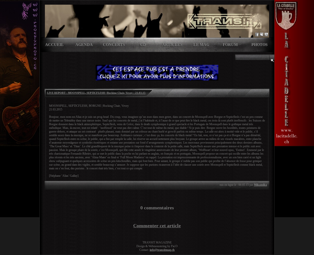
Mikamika (260, 185)
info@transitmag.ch (162, 250)
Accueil (54, 44)
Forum (230, 44)
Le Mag (201, 44)
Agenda (84, 44)
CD (143, 44)
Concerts (114, 44)
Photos (259, 44)
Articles (172, 44)
